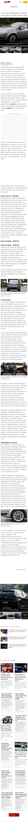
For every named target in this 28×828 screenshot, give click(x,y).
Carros (14, 7)
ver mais (13, 814)
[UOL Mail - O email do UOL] (20, 2)
